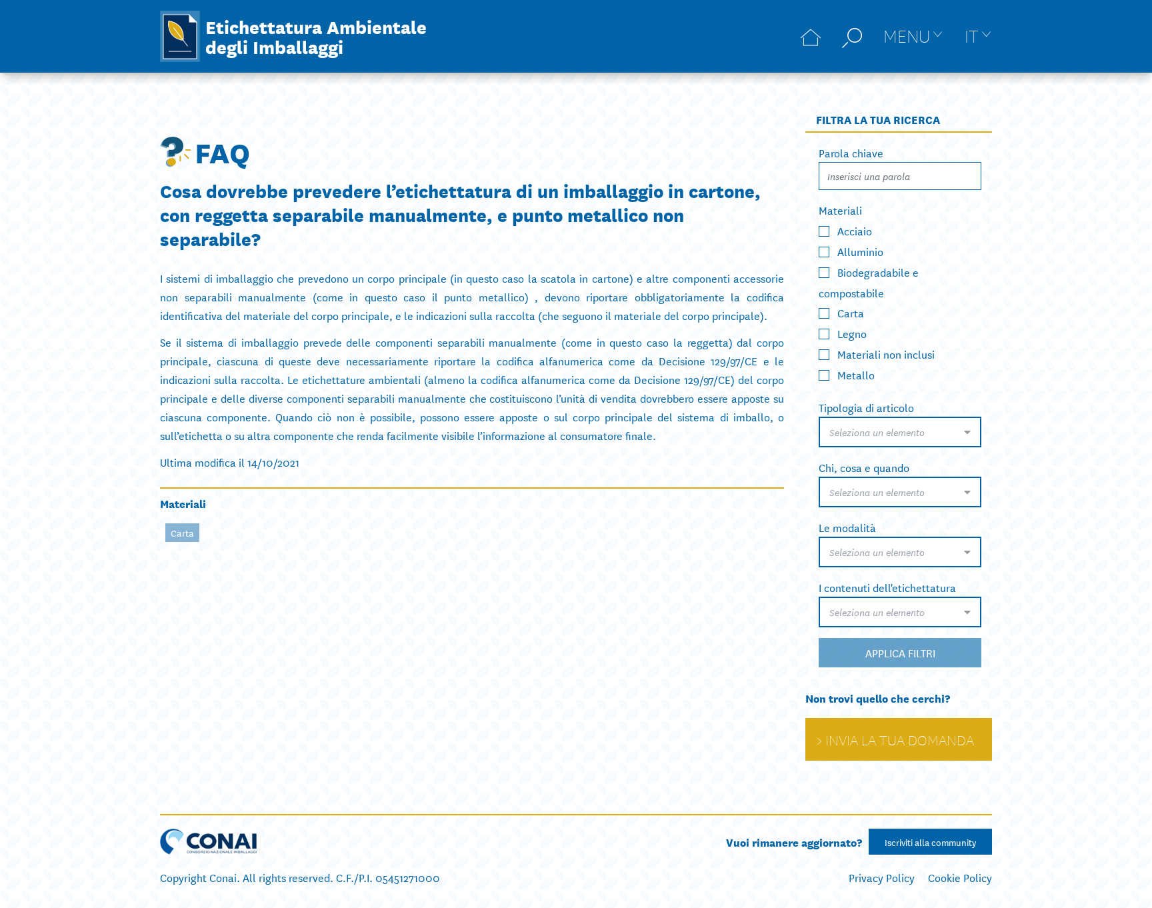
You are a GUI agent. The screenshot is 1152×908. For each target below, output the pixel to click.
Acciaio (854, 230)
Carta (182, 532)
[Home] (811, 36)
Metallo (856, 374)
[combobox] (900, 432)
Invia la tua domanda (899, 739)
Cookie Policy (960, 877)
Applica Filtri (900, 652)
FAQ (222, 151)
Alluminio (860, 251)
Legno (852, 333)
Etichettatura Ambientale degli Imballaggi (316, 36)
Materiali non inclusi (886, 353)
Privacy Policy (882, 877)
